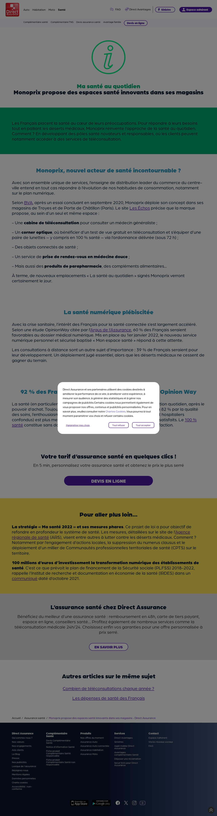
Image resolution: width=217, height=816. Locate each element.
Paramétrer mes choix (78, 425)
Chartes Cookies (115, 411)
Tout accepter (143, 425)
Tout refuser (118, 425)
